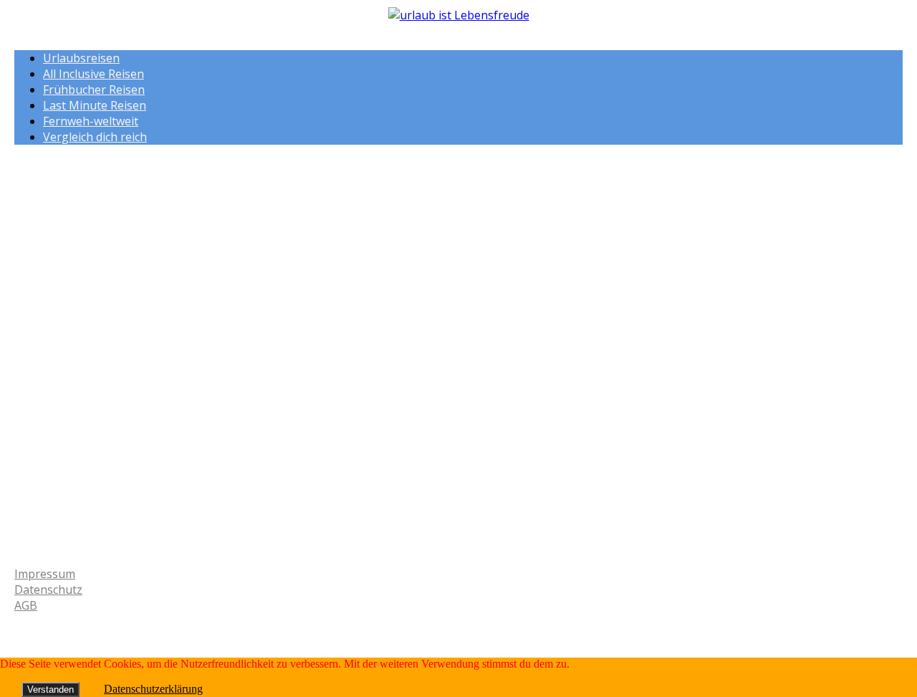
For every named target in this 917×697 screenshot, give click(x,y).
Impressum (44, 574)
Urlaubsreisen (81, 58)
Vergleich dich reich (95, 137)
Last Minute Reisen (94, 105)
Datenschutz (48, 589)
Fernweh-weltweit (90, 121)
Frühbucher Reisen (94, 89)
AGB (25, 605)
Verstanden (50, 689)
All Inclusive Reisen (93, 74)
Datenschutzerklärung (153, 689)
